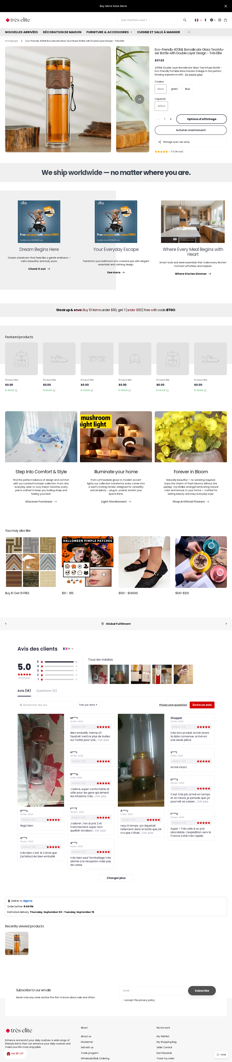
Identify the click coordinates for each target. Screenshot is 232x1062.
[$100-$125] (201, 562)
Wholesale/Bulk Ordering (95, 1058)
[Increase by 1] (171, 119)
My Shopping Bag (166, 1042)
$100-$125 (182, 593)
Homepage (11, 41)
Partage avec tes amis (176, 142)
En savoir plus (193, 74)
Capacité (160, 99)
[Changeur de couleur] (205, 20)
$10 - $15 (68, 593)
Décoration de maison (62, 32)
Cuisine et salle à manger (158, 32)
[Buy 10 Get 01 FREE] (31, 562)
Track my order (165, 1058)
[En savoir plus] (213, 20)
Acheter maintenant (191, 130)
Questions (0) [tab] (46, 691)
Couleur (159, 81)
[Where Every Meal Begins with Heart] (193, 223)
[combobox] (88, 704)
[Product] (21, 358)
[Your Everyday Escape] (116, 223)
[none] (5, 623)
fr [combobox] (69, 648)
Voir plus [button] (103, 740)
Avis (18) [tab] (24, 691)
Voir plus (189, 32)
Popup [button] (16, 390)
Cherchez (185, 20)
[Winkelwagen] (225, 20)
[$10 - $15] (87, 562)
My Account (163, 1027)
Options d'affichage (201, 119)
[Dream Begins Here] (39, 223)
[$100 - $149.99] (144, 562)
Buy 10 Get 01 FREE (17, 593)
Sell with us (87, 1047)
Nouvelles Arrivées (21, 32)
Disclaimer (87, 1042)
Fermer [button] (226, 6)
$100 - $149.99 (128, 593)
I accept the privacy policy (139, 1000)
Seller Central (164, 1047)
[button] (139, 99)
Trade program (90, 1053)
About (84, 1027)
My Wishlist (163, 1036)
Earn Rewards (164, 1053)
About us (86, 1036)
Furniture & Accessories (107, 32)
